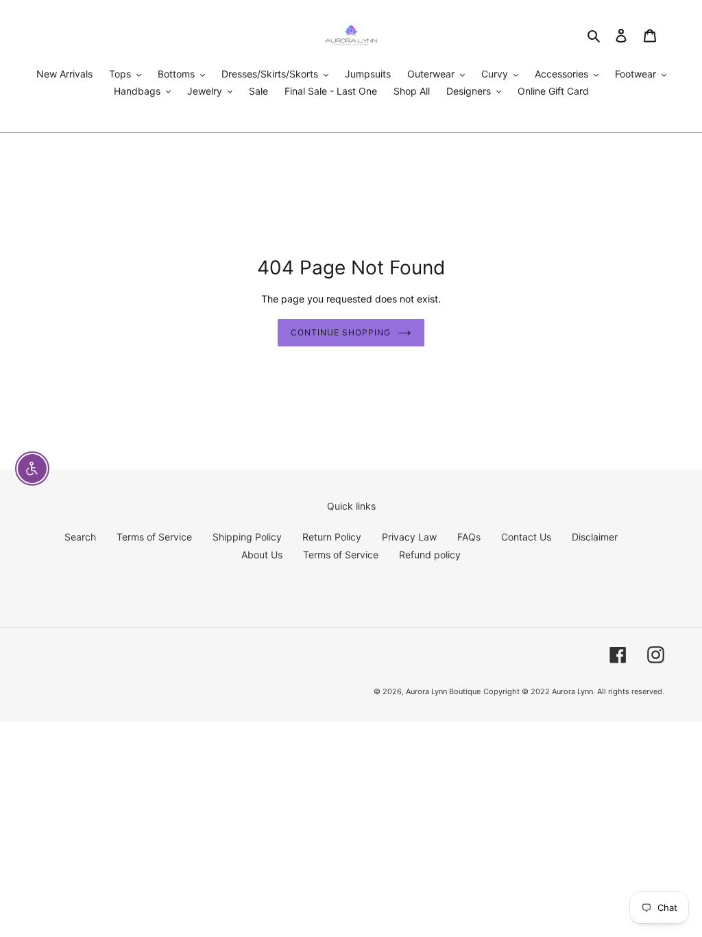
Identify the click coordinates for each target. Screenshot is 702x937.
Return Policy (331, 537)
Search (80, 537)
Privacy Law (409, 537)
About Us (261, 554)
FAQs (469, 537)
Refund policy (430, 554)
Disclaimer (595, 537)
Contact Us (526, 537)
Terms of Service (154, 537)
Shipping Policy (247, 537)
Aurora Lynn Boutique (443, 691)
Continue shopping (340, 332)
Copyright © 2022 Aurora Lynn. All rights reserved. (573, 691)
